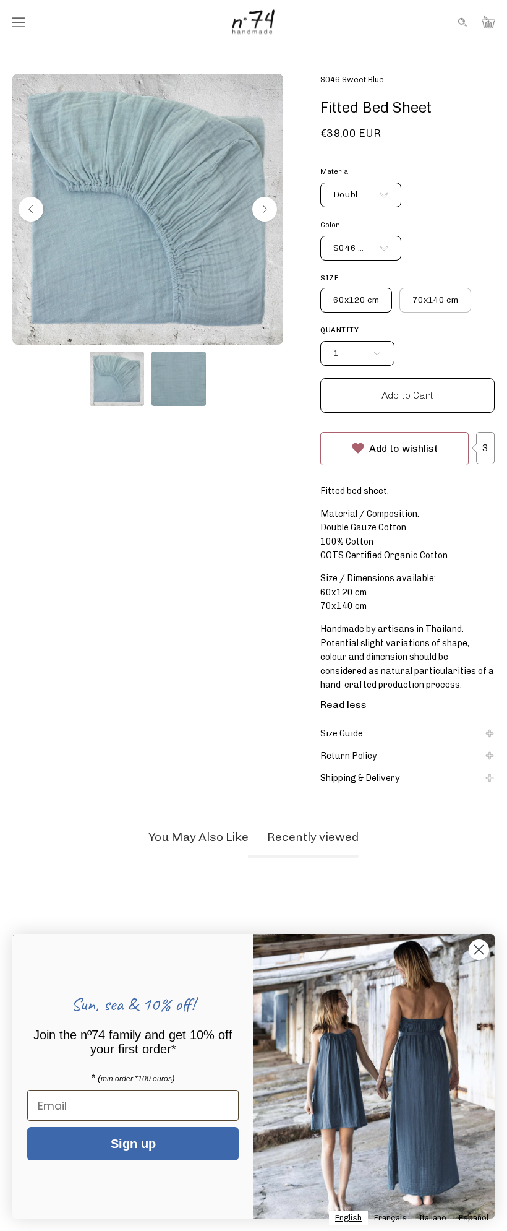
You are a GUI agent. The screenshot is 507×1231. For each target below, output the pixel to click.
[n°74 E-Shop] (253, 22)
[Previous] (31, 209)
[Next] (264, 209)
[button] (461, 22)
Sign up (133, 1144)
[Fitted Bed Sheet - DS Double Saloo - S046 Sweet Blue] (117, 379)
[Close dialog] (479, 950)
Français (390, 1217)
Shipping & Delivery (360, 778)
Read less (343, 705)
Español (473, 1217)
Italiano (432, 1217)
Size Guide (341, 733)
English (348, 1217)
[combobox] (348, 1218)
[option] (390, 1218)
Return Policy (348, 755)
